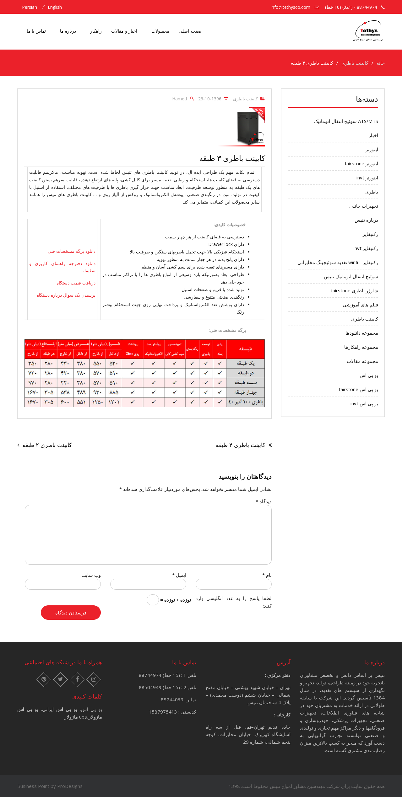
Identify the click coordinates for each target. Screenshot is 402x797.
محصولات (160, 31)
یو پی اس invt (364, 403)
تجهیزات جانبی (363, 206)
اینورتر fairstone (361, 163)
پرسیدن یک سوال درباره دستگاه (66, 295)
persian (29, 7)
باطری (371, 192)
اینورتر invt (367, 177)
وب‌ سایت (91, 575)
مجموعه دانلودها (361, 333)
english (55, 7)
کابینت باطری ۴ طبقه (240, 445)
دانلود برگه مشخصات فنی (71, 251)
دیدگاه (264, 501)
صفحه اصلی (190, 31)
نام (267, 575)
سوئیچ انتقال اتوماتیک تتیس (351, 276)
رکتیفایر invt (366, 248)
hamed (179, 99)
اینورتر (372, 149)
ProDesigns (70, 786)
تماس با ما (36, 31)
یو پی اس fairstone (358, 389)
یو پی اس (369, 375)
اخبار (373, 135)
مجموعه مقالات (362, 361)
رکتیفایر (370, 234)
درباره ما (68, 31)
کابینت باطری (245, 99)
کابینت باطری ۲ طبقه (47, 445)
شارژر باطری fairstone (354, 290)
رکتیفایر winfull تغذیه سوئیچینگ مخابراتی (337, 262)
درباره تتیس (366, 220)
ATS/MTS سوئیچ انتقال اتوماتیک (346, 121)
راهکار (96, 31)
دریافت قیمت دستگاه (76, 283)
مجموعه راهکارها (361, 347)
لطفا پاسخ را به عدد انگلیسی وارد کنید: (234, 602)
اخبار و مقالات (124, 31)
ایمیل (179, 575)
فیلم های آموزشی (360, 304)
